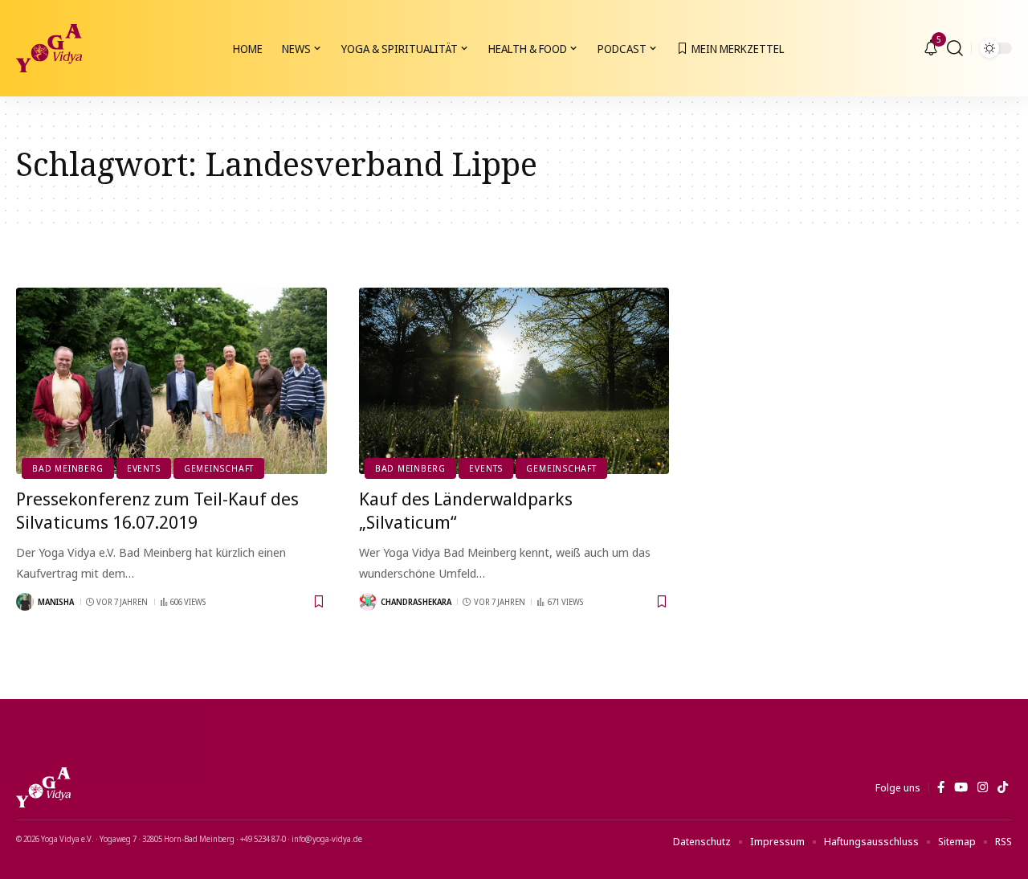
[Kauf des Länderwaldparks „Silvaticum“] (514, 381)
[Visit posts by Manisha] (25, 602)
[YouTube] (961, 787)
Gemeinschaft (219, 468)
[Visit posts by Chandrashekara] (368, 602)
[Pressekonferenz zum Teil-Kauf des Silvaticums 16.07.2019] (171, 381)
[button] (955, 48)
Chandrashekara (416, 601)
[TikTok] (1002, 787)
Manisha (56, 601)
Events (144, 468)
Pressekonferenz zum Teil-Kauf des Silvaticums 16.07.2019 (157, 510)
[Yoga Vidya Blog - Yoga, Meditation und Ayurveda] (49, 48)
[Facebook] (940, 787)
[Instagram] (982, 787)
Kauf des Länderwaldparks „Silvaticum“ (466, 510)
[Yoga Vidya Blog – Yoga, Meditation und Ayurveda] (43, 787)
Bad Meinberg (67, 468)
